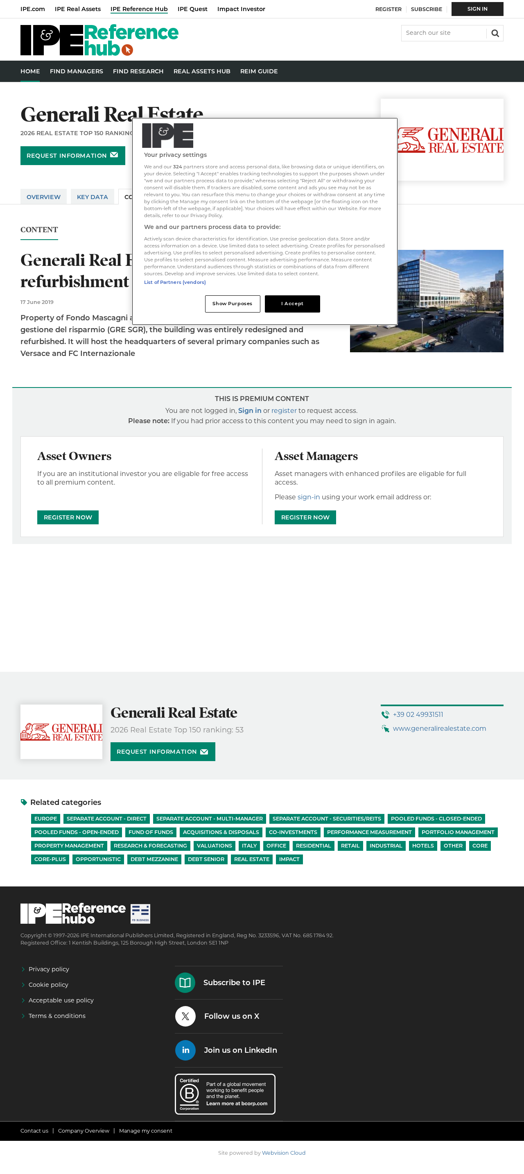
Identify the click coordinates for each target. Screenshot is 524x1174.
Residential (313, 846)
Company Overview (83, 1131)
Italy (249, 846)
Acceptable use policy (61, 1000)
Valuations (214, 846)
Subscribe (426, 9)
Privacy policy (49, 969)
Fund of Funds (151, 832)
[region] (265, 221)
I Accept (292, 303)
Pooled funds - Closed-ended (436, 819)
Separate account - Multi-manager (209, 819)
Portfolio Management (458, 832)
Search (494, 32)
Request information (67, 155)
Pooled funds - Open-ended (76, 832)
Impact (289, 859)
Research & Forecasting (150, 846)
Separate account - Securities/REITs (327, 819)
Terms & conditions (57, 1016)
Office (276, 846)
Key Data (92, 197)
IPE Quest (193, 9)
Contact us (34, 1131)
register (284, 411)
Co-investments (293, 832)
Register (388, 9)
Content (39, 230)
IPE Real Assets (78, 9)
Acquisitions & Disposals (221, 832)
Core (480, 846)
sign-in (309, 497)
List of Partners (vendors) (175, 282)
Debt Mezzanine (154, 859)
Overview (44, 197)
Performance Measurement (369, 832)
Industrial (386, 846)
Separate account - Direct (107, 819)
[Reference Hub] (99, 53)
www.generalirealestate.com (439, 728)
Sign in (250, 411)
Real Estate (251, 859)
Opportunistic (98, 859)
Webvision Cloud (284, 1153)
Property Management (69, 846)
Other (453, 846)
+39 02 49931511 (418, 714)
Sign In (478, 9)
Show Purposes (232, 303)
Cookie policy (48, 984)
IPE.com (32, 9)
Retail (350, 846)
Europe (45, 819)
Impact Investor (241, 9)
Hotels (423, 846)
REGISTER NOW (68, 517)
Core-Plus (50, 859)
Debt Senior (206, 859)
